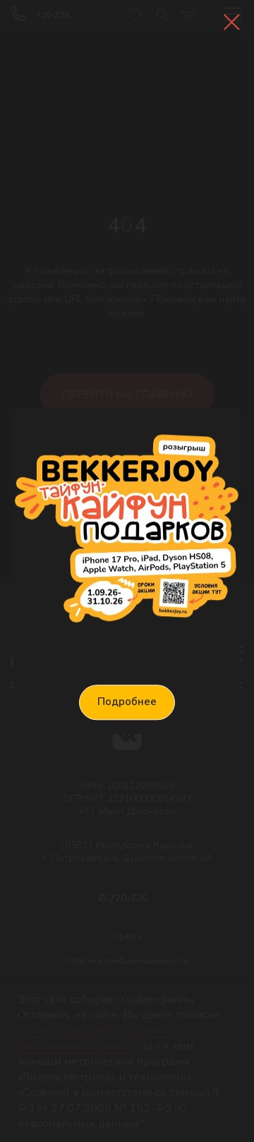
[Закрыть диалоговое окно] (232, 22)
